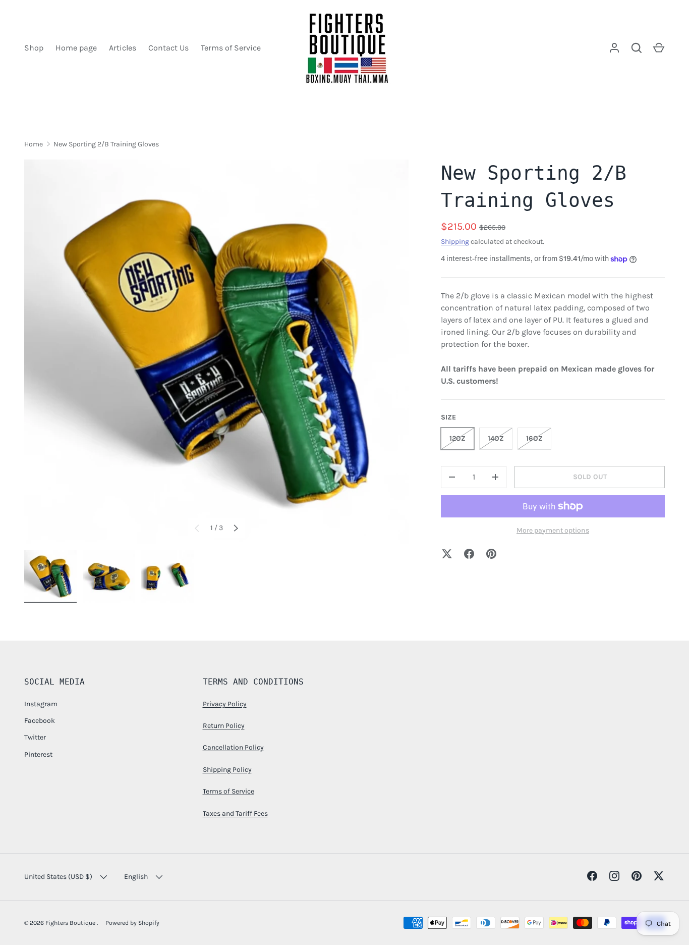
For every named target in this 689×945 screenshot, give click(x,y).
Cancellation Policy (233, 747)
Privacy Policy (225, 704)
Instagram (41, 704)
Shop (33, 47)
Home (33, 144)
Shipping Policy (227, 769)
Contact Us (168, 47)
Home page (76, 47)
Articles (122, 47)
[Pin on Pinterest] (491, 554)
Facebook (39, 720)
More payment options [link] (552, 530)
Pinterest (38, 754)
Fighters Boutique (71, 922)
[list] (216, 352)
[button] (659, 48)
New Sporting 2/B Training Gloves (106, 144)
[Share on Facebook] (469, 554)
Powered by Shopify (132, 922)
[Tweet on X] (447, 554)
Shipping (455, 241)
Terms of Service (231, 47)
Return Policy (224, 725)
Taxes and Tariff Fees (235, 813)
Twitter (35, 737)
